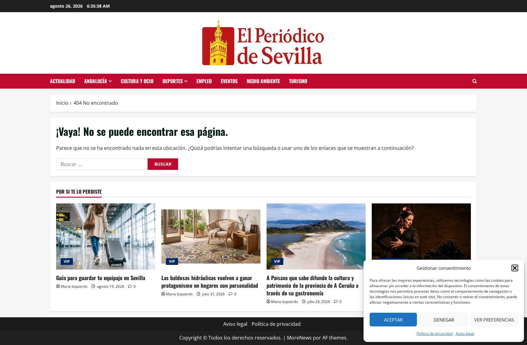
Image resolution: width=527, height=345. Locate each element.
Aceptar (393, 320)
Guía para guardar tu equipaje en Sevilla (100, 278)
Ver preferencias (494, 320)
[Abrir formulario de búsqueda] (474, 81)
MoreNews (299, 337)
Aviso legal (465, 333)
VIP (67, 261)
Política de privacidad (435, 333)
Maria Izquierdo (74, 286)
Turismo (298, 81)
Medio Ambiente (263, 81)
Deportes (173, 81)
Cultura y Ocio (137, 81)
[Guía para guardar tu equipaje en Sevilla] (105, 236)
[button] (515, 268)
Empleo (204, 81)
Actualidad (62, 81)
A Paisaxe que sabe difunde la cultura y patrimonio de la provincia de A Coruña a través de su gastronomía (312, 285)
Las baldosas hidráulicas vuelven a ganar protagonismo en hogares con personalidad (209, 281)
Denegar (444, 320)
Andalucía (95, 81)
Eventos (229, 81)
